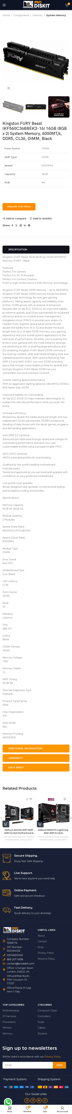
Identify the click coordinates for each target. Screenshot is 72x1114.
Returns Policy (46, 958)
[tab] (36, 250)
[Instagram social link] (32, 1100)
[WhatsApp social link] (45, 1100)
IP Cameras (9, 1016)
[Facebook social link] (12, 225)
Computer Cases (47, 1010)
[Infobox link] (36, 858)
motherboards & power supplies (18, 836)
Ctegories (45, 1004)
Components (21, 15)
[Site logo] (36, 4)
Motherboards (12, 839)
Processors (9, 1021)
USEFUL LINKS (46, 929)
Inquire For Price (19, 206)
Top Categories (13, 1004)
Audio (41, 1021)
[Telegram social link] (29, 225)
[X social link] (16, 225)
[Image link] (18, 1086)
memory (37, 15)
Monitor (7, 1027)
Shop (41, 947)
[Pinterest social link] (21, 225)
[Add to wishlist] (30, 799)
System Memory (56, 15)
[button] (6, 61)
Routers (42, 1033)
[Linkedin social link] (25, 225)
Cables (41, 1027)
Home (6, 15)
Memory (8, 1033)
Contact (42, 941)
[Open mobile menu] (4, 5)
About (41, 935)
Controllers (44, 1016)
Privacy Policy (46, 952)
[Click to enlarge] (9, 88)
